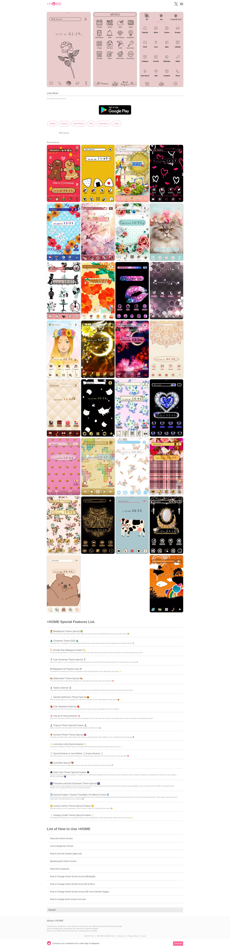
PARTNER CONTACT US (105, 936)
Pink (91, 123)
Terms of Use (121, 936)
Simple (52, 123)
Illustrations (103, 123)
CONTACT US (89, 936)
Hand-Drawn (78, 123)
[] (179, 910)
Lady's (116, 123)
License (143, 936)
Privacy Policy (133, 936)
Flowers (64, 123)
